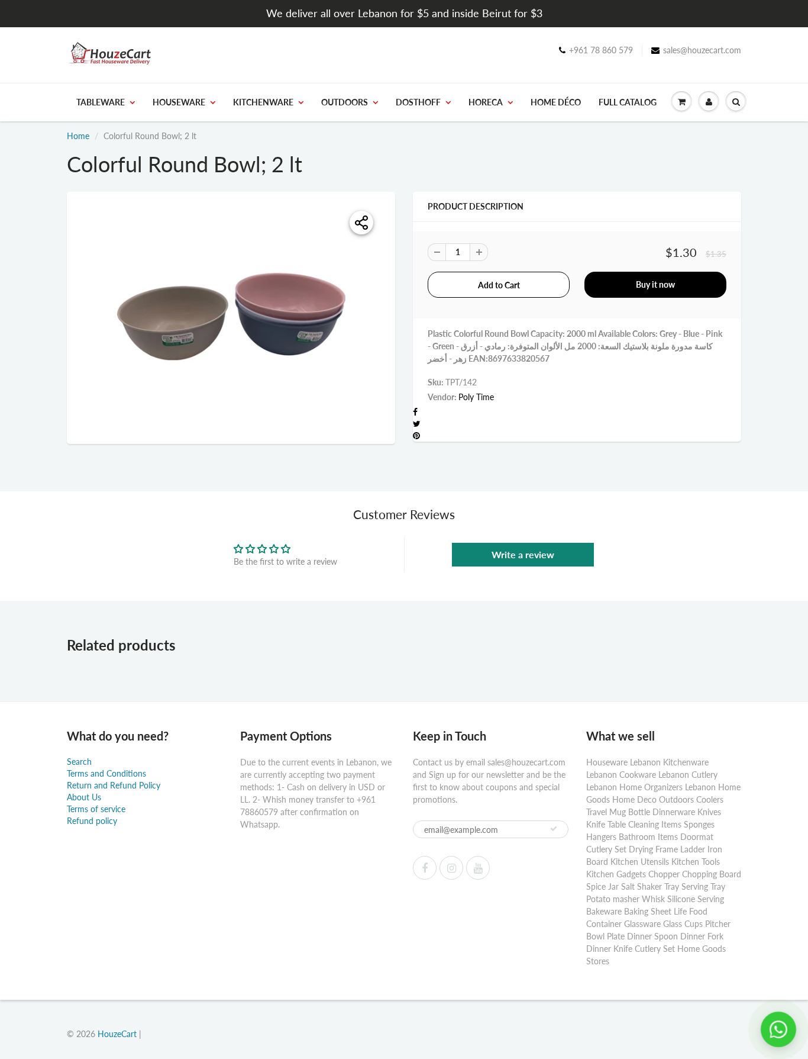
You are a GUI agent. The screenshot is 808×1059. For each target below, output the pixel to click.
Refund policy (92, 821)
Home (78, 136)
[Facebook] (425, 868)
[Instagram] (451, 868)
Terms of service (96, 809)
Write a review (523, 554)
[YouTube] (478, 868)
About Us (84, 797)
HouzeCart (117, 1034)
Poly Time (476, 397)
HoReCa (485, 102)
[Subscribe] (554, 828)
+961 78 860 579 (601, 50)
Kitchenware (263, 102)
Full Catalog (628, 102)
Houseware (179, 102)
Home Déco (556, 102)
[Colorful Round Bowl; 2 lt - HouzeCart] (231, 316)
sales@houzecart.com (702, 50)
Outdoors (344, 102)
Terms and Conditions (106, 773)
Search (79, 762)
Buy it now (655, 284)
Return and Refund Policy (113, 785)
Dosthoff (418, 102)
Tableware (100, 102)
